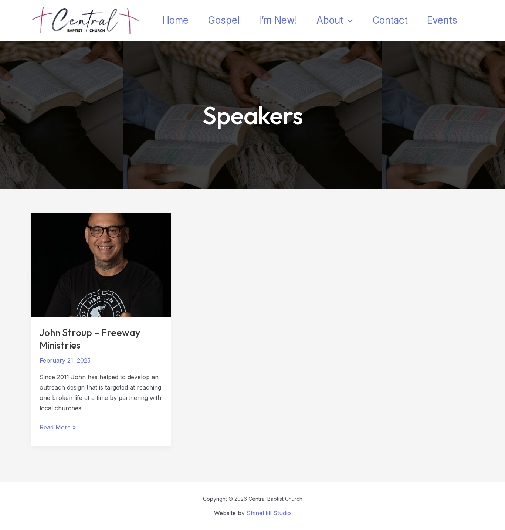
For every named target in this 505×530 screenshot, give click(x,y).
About (329, 20)
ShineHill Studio (269, 513)
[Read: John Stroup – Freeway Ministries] (101, 264)
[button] (348, 20)
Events (442, 20)
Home (175, 20)
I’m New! (278, 20)
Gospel (224, 20)
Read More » (58, 427)
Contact (390, 20)
